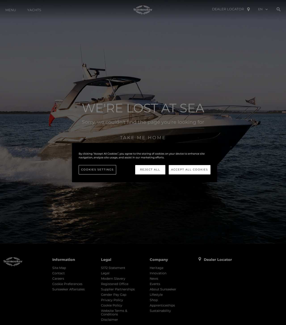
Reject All (150, 169)
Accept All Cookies (189, 169)
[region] (144, 162)
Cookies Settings (97, 169)
